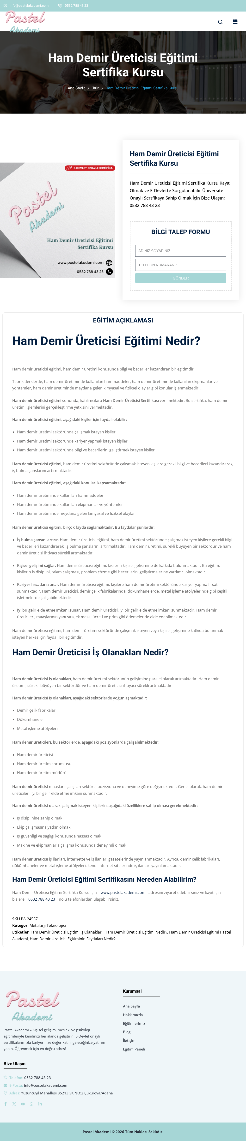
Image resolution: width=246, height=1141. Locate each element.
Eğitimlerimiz (134, 1023)
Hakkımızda (133, 1014)
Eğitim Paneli (134, 1049)
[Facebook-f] (5, 1104)
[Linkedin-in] (40, 1104)
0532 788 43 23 (42, 899)
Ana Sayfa (77, 88)
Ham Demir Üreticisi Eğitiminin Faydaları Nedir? (73, 938)
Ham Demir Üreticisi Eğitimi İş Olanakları (66, 932)
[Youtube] (23, 1104)
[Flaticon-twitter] (14, 1104)
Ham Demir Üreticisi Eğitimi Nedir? (136, 932)
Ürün (95, 88)
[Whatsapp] (31, 1104)
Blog (126, 1031)
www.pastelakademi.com (123, 892)
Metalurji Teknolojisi (48, 925)
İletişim (129, 1040)
